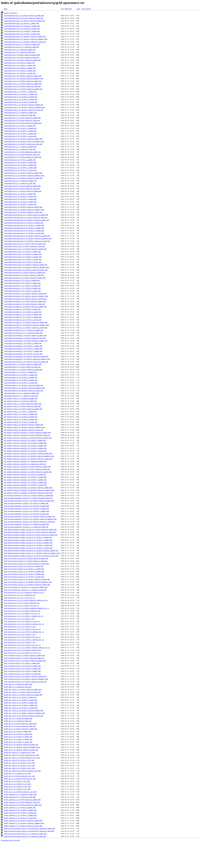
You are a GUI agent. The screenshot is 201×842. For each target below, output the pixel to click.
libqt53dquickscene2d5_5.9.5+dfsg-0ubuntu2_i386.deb (25, 338)
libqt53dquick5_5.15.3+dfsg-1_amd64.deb (20, 194)
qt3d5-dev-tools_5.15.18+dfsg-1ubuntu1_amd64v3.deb (24, 713)
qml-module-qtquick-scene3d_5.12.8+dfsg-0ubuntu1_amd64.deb (28, 472)
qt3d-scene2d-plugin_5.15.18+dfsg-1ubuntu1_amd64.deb (25, 676)
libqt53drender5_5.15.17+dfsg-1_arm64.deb (20, 382)
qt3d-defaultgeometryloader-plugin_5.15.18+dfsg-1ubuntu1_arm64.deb (31, 556)
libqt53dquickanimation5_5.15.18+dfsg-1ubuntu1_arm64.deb (27, 241)
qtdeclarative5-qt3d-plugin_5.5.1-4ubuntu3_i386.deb (25, 836)
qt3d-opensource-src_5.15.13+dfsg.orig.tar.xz (22, 629)
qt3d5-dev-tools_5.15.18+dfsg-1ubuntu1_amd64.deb (23, 710)
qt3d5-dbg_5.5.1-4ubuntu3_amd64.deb (18, 684)
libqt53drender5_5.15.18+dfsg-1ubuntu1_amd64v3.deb (24, 388)
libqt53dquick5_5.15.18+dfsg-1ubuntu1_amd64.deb (23, 207)
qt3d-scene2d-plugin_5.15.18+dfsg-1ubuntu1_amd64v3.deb (26, 679)
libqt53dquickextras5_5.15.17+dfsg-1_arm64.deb (22, 262)
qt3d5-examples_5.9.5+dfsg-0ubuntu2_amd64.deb (22, 799)
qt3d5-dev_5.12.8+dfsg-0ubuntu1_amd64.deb (20, 729)
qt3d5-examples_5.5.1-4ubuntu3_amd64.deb (20, 794)
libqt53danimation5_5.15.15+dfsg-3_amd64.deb (22, 28)
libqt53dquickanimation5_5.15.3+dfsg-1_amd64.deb (23, 223)
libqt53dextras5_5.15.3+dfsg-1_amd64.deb (20, 91)
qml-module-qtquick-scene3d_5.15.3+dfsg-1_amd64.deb (25, 474)
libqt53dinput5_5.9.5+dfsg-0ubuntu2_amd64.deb (22, 118)
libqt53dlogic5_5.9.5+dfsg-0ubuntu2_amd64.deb (22, 152)
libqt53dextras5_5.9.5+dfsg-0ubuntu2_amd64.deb (22, 84)
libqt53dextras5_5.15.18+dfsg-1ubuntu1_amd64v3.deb (24, 107)
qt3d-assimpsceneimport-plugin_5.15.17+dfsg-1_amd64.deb (26, 511)
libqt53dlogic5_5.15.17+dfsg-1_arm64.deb (20, 170)
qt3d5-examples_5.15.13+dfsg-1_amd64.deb (20, 810)
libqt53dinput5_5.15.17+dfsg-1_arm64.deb (20, 136)
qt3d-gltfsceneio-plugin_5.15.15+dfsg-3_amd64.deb (24, 571)
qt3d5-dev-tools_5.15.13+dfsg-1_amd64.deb (20, 700)
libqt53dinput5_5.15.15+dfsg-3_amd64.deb (20, 131)
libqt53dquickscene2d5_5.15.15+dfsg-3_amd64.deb (23, 348)
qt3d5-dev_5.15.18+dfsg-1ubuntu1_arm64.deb (21, 750)
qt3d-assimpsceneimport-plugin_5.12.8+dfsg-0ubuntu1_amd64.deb (29, 501)
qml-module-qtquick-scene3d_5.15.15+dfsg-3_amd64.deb (25, 480)
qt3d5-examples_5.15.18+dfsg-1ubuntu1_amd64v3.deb (24, 823)
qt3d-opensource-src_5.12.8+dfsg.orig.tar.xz (22, 613)
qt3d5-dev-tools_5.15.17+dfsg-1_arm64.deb (20, 708)
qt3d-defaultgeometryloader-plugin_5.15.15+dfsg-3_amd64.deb (28, 542)
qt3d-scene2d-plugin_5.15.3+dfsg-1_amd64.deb (22, 663)
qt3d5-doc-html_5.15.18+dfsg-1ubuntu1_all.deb (22, 771)
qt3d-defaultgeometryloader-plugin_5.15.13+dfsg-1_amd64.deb (28, 540)
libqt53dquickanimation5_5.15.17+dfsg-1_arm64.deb (24, 233)
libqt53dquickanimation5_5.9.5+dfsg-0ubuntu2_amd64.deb (26, 215)
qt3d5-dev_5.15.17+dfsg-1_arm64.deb (18, 742)
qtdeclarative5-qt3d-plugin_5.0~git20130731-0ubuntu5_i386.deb (29, 831)
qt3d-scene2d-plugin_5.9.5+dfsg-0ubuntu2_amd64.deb (24, 655)
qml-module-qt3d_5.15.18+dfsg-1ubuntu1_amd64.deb (23, 424)
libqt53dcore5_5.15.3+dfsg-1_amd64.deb (19, 63)
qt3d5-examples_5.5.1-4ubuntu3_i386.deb (20, 797)
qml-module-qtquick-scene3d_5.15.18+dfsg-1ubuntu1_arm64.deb (28, 493)
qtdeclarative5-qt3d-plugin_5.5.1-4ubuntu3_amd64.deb (25, 834)
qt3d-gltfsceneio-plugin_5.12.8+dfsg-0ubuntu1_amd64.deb (26, 563)
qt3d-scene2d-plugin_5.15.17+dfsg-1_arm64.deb (22, 674)
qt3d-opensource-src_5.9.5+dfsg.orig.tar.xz (21, 605)
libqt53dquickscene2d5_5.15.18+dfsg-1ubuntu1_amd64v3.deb (27, 359)
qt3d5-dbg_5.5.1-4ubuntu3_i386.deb (17, 687)
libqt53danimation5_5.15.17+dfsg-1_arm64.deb (22, 34)
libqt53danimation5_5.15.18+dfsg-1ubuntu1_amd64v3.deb (25, 39)
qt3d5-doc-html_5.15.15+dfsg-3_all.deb (19, 765)
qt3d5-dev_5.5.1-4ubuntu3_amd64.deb (18, 718)
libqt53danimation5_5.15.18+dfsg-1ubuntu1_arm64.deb (25, 42)
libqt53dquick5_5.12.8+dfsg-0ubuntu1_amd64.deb (22, 191)
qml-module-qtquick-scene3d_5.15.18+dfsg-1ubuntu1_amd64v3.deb (29, 490)
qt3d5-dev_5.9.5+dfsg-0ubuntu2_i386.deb (20, 726)
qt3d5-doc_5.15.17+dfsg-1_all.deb (17, 789)
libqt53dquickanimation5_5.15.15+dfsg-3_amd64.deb (24, 228)
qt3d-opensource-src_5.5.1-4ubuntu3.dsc (20, 595)
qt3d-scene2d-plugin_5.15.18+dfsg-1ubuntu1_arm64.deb (25, 681)
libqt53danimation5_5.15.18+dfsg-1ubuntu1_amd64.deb (25, 36)
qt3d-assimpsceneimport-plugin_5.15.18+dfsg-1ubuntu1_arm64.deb (29, 521)
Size (78, 9)
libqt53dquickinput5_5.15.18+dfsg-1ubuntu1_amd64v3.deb (26, 296)
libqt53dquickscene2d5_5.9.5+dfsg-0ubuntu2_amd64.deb (25, 335)
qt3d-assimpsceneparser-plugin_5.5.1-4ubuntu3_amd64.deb (26, 524)
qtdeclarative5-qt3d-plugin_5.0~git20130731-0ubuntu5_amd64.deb (29, 828)
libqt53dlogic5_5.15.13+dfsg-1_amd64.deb (20, 162)
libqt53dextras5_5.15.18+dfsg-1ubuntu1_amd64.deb (23, 105)
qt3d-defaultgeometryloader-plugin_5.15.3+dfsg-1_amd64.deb (28, 537)
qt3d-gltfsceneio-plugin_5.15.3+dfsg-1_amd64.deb (23, 566)
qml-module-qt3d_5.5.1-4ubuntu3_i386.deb (20, 401)
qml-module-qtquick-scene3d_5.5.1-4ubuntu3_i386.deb (25, 464)
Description (86, 9)
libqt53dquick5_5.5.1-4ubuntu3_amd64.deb (20, 181)
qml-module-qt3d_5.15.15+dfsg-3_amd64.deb (20, 417)
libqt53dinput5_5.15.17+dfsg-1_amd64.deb (20, 133)
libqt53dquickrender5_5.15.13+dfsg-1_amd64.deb (22, 312)
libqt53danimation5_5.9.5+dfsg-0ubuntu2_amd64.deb (24, 15)
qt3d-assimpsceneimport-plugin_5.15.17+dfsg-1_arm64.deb (26, 514)
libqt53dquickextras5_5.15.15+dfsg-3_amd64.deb (22, 257)
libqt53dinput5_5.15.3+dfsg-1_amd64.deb (20, 126)
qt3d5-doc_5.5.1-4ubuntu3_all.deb (17, 773)
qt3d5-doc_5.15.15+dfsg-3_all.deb (17, 786)
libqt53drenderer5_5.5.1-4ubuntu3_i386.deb (21, 396)
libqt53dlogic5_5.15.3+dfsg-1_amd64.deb (20, 160)
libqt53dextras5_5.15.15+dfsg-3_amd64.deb (20, 97)
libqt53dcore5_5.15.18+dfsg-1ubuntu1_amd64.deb (22, 76)
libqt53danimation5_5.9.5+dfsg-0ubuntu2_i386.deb (23, 18)
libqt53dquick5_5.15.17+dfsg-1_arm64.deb (20, 204)
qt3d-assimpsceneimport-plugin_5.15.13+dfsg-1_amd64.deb (26, 506)
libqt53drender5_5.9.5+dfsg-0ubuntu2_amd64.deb (22, 364)
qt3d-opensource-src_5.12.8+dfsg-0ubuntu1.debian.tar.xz (26, 608)
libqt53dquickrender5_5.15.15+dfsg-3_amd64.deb (22, 314)
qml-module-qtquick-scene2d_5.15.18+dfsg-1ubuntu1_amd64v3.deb (29, 456)
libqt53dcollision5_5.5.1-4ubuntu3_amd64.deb (22, 44)
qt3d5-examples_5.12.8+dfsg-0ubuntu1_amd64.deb (22, 805)
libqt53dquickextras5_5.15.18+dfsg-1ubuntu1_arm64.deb (25, 270)
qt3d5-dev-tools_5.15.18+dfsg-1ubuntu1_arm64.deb (23, 716)
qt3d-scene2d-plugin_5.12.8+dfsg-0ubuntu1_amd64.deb (25, 660)
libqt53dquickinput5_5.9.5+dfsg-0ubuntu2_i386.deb (24, 275)
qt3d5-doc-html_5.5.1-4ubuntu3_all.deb (19, 752)
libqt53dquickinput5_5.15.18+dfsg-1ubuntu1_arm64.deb (25, 299)
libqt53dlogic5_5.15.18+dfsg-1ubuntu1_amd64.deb (23, 173)
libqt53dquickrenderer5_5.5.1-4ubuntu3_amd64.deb (23, 330)
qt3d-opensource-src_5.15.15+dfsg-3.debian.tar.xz (24, 632)
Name (5, 9)
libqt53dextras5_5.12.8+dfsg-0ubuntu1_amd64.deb (23, 89)
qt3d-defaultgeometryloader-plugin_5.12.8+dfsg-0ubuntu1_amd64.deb (30, 535)
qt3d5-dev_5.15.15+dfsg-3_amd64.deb (18, 737)
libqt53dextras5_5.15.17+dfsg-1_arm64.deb (20, 102)
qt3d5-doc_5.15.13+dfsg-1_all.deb (17, 784)
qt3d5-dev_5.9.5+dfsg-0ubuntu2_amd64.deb (20, 723)
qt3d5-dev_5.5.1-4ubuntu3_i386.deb (17, 721)
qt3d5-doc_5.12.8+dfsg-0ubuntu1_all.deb (20, 778)
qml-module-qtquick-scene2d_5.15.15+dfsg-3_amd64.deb (25, 445)
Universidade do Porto (7, 840)
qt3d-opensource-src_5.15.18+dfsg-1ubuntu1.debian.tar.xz (27, 647)
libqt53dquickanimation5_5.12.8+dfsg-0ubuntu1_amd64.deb (26, 220)
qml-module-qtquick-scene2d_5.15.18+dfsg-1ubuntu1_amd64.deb (28, 453)
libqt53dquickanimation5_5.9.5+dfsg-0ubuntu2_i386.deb (25, 217)
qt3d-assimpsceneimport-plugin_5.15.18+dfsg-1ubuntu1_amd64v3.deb (30, 519)
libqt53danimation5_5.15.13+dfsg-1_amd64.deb (22, 26)
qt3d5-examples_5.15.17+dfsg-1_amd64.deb (20, 815)
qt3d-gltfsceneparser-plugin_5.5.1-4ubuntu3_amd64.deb (25, 587)
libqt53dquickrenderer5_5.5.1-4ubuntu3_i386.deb (23, 333)
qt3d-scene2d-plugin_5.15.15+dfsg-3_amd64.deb (22, 668)
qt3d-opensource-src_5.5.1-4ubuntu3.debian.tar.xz (24, 592)
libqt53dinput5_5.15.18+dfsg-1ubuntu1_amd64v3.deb (24, 141)
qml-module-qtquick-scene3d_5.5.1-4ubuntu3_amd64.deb (25, 461)
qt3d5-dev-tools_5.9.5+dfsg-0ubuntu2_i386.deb (22, 692)
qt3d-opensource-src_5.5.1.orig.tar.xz (19, 598)
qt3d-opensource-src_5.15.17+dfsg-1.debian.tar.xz (24, 639)
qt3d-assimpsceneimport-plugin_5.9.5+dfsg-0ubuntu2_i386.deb (28, 498)
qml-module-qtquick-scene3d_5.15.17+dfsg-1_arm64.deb (25, 485)
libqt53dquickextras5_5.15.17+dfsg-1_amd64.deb (22, 259)
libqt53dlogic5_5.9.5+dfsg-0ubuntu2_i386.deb (22, 154)
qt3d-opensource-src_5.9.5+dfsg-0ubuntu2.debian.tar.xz (26, 600)
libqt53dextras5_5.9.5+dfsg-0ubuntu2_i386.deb (22, 86)
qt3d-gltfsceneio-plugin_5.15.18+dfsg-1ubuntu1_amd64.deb (27, 579)
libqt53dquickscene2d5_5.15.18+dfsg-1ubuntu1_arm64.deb (26, 362)
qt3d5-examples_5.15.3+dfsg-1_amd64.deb (20, 807)
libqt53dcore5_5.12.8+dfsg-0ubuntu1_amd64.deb (22, 60)
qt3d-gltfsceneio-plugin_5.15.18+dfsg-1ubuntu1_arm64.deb (27, 584)
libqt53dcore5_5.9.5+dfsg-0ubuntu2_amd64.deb (22, 55)
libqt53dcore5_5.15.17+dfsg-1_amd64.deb (20, 70)
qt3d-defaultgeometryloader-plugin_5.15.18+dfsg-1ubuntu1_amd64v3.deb (32, 553)
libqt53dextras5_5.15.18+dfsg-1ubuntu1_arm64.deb (23, 110)
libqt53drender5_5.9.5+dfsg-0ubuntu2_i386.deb (22, 367)
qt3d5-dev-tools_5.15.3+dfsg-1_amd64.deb (20, 697)
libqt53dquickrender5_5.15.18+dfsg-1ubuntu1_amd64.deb (25, 322)
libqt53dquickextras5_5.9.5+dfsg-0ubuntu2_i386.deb (24, 246)
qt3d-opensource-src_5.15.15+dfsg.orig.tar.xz (22, 637)
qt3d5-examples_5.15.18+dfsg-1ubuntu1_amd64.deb (23, 820)
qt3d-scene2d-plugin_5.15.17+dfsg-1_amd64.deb (22, 671)
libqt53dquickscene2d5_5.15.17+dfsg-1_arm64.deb (23, 354)
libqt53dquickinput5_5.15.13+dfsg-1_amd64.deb (22, 283)
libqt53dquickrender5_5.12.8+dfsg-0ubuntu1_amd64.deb (25, 306)
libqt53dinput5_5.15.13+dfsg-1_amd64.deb (20, 128)
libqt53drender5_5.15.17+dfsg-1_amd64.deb (20, 380)
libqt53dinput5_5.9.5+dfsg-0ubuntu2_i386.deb (22, 120)
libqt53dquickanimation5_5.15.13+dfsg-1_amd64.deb (24, 225)
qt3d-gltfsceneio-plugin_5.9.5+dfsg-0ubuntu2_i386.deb (25, 561)
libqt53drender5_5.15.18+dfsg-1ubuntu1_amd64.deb (23, 385)
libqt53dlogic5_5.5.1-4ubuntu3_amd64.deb (20, 146)
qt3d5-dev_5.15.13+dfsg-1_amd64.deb (18, 734)
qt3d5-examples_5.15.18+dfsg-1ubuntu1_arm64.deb (23, 826)
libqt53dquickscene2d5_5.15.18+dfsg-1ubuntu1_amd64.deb (26, 356)
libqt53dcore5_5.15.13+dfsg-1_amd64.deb (20, 65)
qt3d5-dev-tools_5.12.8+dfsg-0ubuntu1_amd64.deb (23, 695)
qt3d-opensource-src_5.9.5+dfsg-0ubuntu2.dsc (22, 603)
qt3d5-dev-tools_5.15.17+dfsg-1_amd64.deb (20, 705)
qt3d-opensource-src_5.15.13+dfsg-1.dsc (20, 626)
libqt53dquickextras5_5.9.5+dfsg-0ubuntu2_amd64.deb (25, 244)
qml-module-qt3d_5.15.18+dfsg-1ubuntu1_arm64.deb (23, 430)
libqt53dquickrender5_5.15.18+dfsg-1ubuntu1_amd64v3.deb (26, 325)
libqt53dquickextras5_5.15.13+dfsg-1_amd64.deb (22, 254)
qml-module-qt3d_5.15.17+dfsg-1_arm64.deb (20, 422)
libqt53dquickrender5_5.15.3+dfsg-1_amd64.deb (22, 309)
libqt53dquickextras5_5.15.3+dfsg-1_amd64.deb (22, 251)
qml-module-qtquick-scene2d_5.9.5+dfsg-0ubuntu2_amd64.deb (27, 432)
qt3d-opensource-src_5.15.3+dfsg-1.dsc (19, 619)
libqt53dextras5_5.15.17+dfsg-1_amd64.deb (20, 99)
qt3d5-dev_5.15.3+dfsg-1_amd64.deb (17, 731)
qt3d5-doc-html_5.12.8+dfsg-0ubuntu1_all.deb (22, 758)
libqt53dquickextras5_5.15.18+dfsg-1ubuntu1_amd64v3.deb (26, 267)
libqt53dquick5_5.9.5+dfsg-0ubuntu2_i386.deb (22, 188)
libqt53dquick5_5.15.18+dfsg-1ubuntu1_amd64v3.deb (24, 209)
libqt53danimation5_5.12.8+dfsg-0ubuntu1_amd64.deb (24, 21)
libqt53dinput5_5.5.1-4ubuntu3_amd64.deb (20, 112)
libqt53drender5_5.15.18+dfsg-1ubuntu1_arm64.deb (23, 390)
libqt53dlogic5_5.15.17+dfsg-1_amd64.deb (20, 167)
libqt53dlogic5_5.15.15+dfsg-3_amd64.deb (20, 165)
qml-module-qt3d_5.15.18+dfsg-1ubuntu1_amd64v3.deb (24, 427)
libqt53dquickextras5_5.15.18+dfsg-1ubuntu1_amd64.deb (25, 264)
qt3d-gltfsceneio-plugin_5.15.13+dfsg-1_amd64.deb (24, 569)
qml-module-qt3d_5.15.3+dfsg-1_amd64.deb (20, 411)
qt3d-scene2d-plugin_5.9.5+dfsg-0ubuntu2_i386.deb (24, 658)
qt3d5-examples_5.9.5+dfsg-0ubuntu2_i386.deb (22, 802)
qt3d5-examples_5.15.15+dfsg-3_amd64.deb (20, 813)
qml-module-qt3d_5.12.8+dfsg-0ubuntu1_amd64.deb (23, 409)
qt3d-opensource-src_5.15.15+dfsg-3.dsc (20, 634)
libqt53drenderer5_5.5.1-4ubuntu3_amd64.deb (21, 393)
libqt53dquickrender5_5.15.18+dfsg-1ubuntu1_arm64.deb (25, 327)
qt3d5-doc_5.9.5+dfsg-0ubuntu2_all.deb (19, 776)
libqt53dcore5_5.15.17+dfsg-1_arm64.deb (20, 73)
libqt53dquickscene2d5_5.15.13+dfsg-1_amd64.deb (23, 346)
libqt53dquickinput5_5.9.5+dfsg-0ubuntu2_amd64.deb (24, 272)
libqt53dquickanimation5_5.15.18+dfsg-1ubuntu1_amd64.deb (27, 236)
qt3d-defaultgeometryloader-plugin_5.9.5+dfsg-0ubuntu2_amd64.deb (30, 529)
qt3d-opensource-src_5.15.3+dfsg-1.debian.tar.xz (23, 616)
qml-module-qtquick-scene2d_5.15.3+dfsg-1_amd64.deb (25, 440)
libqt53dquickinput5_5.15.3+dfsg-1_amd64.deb (22, 280)
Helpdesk (17, 840)
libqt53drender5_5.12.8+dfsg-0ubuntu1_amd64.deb (23, 369)
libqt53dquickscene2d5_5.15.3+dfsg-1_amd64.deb (22, 343)
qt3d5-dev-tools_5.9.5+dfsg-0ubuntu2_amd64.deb (22, 689)
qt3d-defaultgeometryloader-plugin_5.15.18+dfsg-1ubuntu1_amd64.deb (31, 550)
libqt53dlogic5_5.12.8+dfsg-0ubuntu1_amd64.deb (22, 157)
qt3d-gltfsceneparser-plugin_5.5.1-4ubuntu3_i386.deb (25, 590)
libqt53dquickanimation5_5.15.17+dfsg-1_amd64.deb (24, 230)
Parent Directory (10, 13)
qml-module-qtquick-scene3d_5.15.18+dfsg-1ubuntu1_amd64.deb (28, 487)
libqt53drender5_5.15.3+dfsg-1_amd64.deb (20, 372)
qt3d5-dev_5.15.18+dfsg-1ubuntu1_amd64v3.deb (22, 747)
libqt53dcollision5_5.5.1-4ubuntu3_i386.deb (21, 47)
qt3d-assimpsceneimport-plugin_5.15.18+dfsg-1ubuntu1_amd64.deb (29, 516)
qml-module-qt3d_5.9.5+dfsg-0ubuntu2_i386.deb (22, 406)
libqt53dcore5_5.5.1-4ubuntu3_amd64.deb (20, 49)
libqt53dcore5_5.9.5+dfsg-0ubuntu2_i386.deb (21, 57)
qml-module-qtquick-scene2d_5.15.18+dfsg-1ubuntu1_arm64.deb (28, 459)
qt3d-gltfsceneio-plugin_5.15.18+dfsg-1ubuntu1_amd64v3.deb (28, 582)
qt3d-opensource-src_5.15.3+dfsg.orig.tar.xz (22, 621)
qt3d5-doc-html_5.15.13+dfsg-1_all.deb (19, 763)
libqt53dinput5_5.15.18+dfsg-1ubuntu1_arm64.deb (23, 144)
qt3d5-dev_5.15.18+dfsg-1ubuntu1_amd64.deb (21, 744)
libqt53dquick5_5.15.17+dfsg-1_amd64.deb (20, 202)
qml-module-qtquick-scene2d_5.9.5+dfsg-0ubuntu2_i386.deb (27, 435)
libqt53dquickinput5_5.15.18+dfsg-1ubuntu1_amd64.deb (25, 293)
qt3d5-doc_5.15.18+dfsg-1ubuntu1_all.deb (20, 792)
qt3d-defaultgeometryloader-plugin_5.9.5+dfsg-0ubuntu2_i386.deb (30, 532)
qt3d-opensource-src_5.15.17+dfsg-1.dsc (20, 642)
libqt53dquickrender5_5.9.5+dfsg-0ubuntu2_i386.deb (24, 304)
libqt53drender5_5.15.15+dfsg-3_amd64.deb (20, 377)
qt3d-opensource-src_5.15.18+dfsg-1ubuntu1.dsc (22, 650)
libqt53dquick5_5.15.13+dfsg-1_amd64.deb (20, 196)
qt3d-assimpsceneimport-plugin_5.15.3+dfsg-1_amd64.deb (26, 503)
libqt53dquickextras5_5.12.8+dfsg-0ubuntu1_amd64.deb (25, 249)
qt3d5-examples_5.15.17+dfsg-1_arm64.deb (20, 818)
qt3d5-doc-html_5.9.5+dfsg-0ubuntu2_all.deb (21, 755)
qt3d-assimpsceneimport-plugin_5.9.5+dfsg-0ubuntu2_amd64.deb (28, 495)
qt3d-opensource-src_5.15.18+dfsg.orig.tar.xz (22, 653)
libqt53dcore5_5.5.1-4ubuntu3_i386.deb (19, 52)
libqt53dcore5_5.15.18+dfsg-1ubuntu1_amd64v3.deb (23, 78)
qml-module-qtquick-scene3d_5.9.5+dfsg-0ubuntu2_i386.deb (27, 469)
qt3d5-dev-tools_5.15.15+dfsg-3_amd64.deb (20, 702)
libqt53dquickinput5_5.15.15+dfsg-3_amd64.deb (22, 285)
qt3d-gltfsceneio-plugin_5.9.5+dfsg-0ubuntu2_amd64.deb (26, 558)
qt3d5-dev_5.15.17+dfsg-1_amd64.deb (18, 739)
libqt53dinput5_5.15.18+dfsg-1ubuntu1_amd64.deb (23, 139)
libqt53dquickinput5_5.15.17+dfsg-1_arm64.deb (22, 291)
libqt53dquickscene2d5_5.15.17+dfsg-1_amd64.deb (23, 351)
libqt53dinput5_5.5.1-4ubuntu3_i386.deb (20, 115)
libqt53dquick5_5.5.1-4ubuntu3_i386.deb (20, 183)
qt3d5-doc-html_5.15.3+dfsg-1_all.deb (19, 760)
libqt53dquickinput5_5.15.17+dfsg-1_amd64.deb (22, 288)
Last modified (66, 9)
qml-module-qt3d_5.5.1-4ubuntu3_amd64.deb (20, 398)
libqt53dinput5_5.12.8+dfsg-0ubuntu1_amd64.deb (22, 123)
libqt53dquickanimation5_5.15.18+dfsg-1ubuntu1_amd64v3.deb (28, 238)
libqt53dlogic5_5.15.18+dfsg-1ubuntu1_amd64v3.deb (24, 175)
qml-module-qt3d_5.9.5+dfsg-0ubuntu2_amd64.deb (22, 403)
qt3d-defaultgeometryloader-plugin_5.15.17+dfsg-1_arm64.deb (28, 548)
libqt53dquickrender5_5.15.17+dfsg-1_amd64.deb (22, 317)
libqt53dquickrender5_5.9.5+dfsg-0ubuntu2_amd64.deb (25, 301)
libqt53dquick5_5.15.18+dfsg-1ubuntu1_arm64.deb (23, 212)
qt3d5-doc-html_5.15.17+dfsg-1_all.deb (19, 768)
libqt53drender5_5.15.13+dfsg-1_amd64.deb (20, 375)
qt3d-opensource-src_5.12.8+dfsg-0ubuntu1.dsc (22, 611)
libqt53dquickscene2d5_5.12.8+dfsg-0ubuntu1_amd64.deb (25, 341)
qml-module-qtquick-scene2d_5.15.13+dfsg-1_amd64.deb (25, 443)
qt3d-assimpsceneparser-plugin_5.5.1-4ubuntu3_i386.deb (26, 527)
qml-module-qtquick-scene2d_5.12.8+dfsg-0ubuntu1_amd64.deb (28, 438)
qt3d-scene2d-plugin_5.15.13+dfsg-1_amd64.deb (22, 666)
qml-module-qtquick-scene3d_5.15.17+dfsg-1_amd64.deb (25, 482)
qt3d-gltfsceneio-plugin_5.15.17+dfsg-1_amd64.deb (24, 574)
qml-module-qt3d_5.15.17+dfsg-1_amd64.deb (20, 419)
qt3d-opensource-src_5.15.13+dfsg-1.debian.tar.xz (24, 624)
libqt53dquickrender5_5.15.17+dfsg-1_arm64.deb (22, 320)
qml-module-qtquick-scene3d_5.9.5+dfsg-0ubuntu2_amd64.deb (27, 466)
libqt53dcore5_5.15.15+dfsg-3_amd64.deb (20, 68)
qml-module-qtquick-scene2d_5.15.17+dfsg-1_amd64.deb (25, 448)
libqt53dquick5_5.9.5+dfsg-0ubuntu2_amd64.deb (22, 186)
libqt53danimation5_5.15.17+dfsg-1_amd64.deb (22, 31)
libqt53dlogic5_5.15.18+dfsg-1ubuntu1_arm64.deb (23, 178)
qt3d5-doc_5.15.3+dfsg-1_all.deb (17, 781)
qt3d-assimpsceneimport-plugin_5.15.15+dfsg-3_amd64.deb (26, 508)
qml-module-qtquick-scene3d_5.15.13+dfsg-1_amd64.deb (25, 477)
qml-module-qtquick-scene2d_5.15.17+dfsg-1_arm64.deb (25, 451)
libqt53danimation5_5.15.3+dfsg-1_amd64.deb (21, 23)
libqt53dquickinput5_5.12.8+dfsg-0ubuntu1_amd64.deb (25, 278)
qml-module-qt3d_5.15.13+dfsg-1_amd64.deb (20, 414)
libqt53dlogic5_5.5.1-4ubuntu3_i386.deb (20, 149)
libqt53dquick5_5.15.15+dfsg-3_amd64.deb (20, 199)
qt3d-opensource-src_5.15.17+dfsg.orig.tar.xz (22, 645)
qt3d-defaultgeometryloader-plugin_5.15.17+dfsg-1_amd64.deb (28, 545)
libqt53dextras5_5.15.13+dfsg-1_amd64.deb (20, 94)
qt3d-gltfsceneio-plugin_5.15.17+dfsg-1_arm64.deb (24, 577)
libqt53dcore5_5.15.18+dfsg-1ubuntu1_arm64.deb (22, 81)
